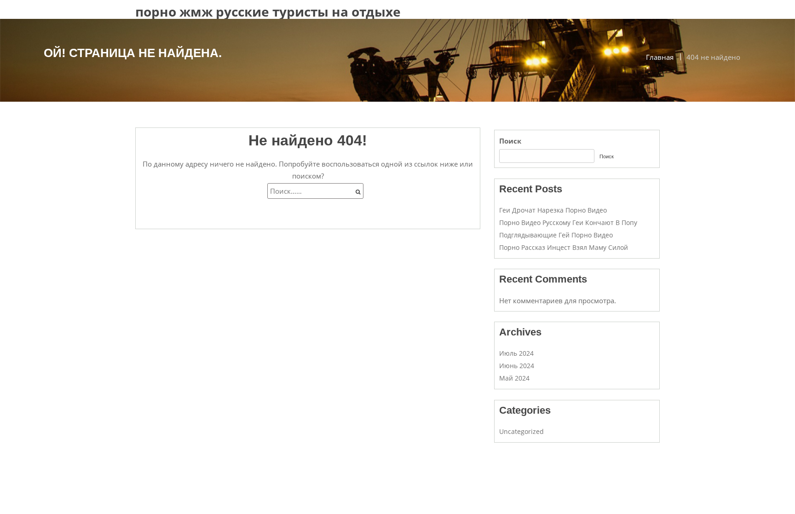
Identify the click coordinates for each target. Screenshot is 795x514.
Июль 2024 (516, 353)
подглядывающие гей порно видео (556, 235)
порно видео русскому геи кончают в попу (568, 222)
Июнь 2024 (516, 365)
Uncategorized (521, 431)
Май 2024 (514, 378)
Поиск (510, 140)
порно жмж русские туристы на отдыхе (268, 11)
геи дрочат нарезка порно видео (553, 210)
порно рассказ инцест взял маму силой (563, 247)
